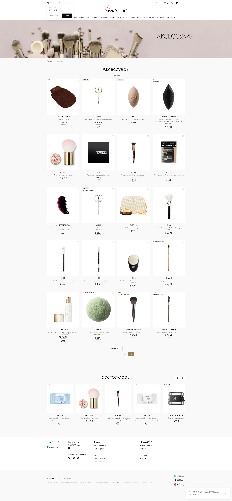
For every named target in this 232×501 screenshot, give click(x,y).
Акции (162, 17)
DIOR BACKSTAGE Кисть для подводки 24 (63, 281)
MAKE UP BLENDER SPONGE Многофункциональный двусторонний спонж (169, 120)
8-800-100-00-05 (74, 445)
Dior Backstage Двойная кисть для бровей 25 (98, 281)
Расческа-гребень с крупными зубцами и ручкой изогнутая (63, 229)
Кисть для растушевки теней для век (169, 281)
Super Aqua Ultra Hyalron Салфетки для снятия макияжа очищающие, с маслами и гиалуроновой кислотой (147, 419)
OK (225, 493)
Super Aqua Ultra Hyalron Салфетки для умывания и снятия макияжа (60, 419)
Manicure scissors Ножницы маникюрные (98, 119)
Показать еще (116, 348)
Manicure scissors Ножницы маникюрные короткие (98, 229)
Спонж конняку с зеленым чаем (98, 332)
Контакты (143, 458)
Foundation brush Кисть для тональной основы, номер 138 (134, 176)
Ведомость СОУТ (148, 482)
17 (125, 354)
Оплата (96, 455)
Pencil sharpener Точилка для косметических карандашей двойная (169, 176)
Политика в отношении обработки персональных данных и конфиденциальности (69, 482)
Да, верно (66, 15)
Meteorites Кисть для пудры (63, 175)
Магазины (62, 3)
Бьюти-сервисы (135, 17)
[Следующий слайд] (182, 378)
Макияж (81, 17)
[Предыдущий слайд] (177, 378)
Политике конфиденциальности (198, 496)
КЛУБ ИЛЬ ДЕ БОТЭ (146, 445)
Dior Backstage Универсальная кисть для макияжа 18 (133, 281)
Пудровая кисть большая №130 (133, 332)
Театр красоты (170, 17)
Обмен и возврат (99, 458)
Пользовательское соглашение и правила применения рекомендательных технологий (117, 482)
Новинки (94, 17)
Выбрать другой (54, 15)
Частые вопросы (99, 462)
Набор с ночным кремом (133, 228)
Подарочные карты (122, 17)
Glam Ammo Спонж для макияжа (133, 119)
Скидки (111, 17)
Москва (52, 3)
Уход (87, 17)
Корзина (182, 3)
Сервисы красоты (99, 449)
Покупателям (71, 3)
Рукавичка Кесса (63, 119)
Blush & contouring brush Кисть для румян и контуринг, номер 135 (118, 419)
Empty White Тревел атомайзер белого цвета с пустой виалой (63, 333)
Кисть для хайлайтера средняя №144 (169, 332)
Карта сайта (67, 478)
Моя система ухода (149, 17)
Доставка (97, 452)
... (120, 354)
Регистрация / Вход (162, 3)
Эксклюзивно (103, 17)
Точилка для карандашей (176, 418)
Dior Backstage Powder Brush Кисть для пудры (169, 229)
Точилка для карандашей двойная (98, 175)
